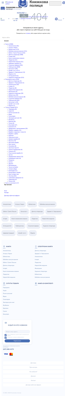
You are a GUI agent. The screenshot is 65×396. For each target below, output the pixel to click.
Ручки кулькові (15, 29)
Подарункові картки (36, 35)
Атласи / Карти (13, 14)
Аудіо (8, 29)
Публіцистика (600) (14, 67)
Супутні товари (12, 283)
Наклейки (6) (12, 146)
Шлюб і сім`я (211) (14, 70)
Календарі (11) (13, 171)
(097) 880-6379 (8, 349)
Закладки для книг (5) (15, 118)
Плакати (10, 35)
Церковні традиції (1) (15, 63)
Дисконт (33, 376)
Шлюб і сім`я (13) (14, 104)
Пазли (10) (12, 181)
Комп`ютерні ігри (14, 174)
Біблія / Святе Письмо (46, 14)
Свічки (60, 35)
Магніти (22, 33)
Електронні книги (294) (12, 79)
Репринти (55, 35)
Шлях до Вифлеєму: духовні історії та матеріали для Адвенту (18, 335)
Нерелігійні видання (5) (16, 90)
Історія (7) (11, 86)
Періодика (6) (13, 109)
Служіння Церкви (40, 24)
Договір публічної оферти (12, 195)
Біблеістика (16, 24)
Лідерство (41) (13, 60)
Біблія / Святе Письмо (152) (17, 53)
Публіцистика (9, 17)
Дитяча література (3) (15, 81)
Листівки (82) (12, 176)
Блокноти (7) (12, 127)
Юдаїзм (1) (12, 106)
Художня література (7, 24)
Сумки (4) (11, 123)
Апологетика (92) (14, 84)
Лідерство (31, 15)
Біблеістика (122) (14, 49)
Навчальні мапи (5, 33)
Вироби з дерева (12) (15, 130)
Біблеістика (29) (13, 95)
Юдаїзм (45, 17)
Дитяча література (6, 22)
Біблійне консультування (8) (17, 97)
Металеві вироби (30, 33)
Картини (61, 31)
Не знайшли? (33, 372)
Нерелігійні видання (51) (16, 62)
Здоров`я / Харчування (35, 17)
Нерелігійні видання (40, 15)
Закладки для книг (36, 29)
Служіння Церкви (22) (15, 98)
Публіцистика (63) (14, 100)
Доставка (33, 363)
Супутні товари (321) (11, 107)
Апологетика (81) (14, 46)
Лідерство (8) (12, 88)
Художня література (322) (16, 77)
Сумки (55, 29)
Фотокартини (12, 165)
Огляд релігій (51, 17)
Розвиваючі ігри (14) (15, 158)
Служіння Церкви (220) (16, 65)
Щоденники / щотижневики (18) (18, 128)
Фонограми (60, 22)
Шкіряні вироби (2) (14, 139)
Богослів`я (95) (13, 69)
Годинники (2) (13, 179)
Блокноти (3, 31)
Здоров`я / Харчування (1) (16, 83)
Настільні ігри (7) (14, 148)
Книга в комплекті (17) (12, 183)
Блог (5, 191)
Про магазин (33, 367)
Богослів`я (17, 17)
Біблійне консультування (32, 14)
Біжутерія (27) (13, 125)
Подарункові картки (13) (16, 156)
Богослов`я (58, 24)
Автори (6, 192)
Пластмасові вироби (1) (16, 153)
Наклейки (45, 33)
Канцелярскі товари (14, 172)
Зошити (11, 164)
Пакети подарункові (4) (15, 149)
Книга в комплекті (45, 283)
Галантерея (27, 29)
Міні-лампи (39, 33)
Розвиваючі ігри (47, 35)
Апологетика (4, 14)
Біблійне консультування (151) (18, 51)
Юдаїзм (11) (12, 74)
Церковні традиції (51, 15)
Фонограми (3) (13, 91)
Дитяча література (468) (16, 55)
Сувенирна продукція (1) (16, 178)
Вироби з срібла (54, 31)
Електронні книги (45, 246)
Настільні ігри (53, 33)
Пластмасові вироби (20, 35)
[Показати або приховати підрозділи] (12, 12)
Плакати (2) (12, 151)
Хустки (28, 35)
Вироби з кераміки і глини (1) (17, 132)
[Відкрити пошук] (55, 3)
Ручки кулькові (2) (14, 113)
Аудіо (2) (11, 111)
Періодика (4, 29)
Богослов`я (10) (13, 102)
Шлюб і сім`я (24, 17)
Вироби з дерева (28, 31)
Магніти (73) (12, 141)
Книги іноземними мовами (16, 58)
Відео (21, 29)
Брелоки (50, 29)
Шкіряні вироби (15, 33)
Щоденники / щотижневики (15, 31)
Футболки (45, 29)
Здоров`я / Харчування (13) (17, 72)
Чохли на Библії (13, 167)
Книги (8, 246)
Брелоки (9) (12, 121)
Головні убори (13, 169)
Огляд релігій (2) (13, 76)
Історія (9, 15)
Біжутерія (60, 29)
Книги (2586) (9, 44)
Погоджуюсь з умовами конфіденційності (15, 337)
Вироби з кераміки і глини (41, 31)
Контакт (33, 380)
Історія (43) (12, 56)
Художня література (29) (16, 93)
